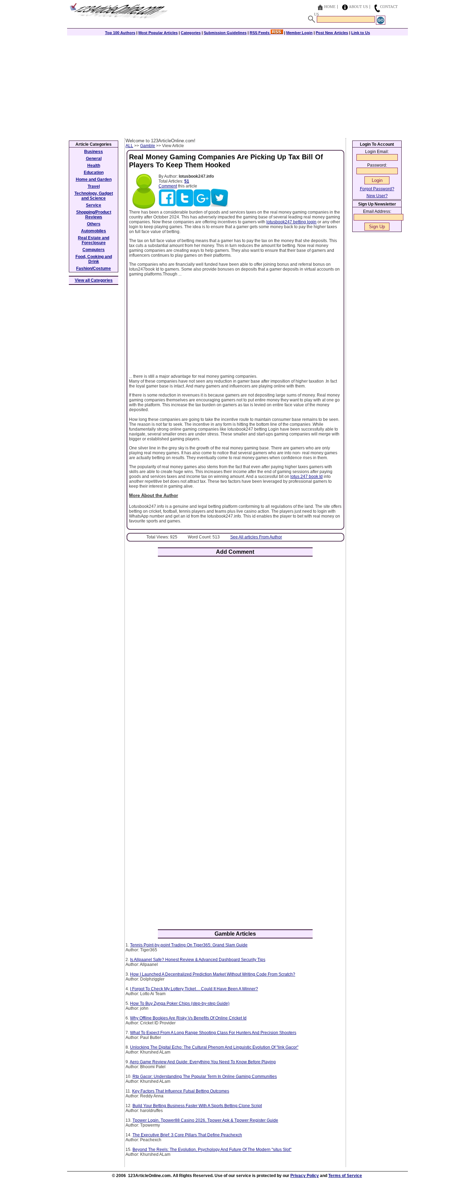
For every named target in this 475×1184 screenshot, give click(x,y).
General (94, 158)
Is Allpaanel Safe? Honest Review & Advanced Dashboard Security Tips (197, 959)
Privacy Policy (304, 1175)
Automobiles (93, 231)
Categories (191, 33)
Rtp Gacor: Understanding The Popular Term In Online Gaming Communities (204, 1076)
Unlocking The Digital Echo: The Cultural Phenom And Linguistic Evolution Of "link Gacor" (214, 1047)
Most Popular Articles (158, 33)
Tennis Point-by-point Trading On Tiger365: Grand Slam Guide (189, 945)
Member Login (299, 33)
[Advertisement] (237, 86)
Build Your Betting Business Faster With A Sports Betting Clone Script (197, 1105)
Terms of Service (345, 1175)
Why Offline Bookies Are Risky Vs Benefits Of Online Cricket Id (188, 1018)
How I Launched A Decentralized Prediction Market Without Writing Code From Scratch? (212, 974)
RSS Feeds (260, 33)
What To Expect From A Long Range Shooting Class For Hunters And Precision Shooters (213, 1032)
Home (330, 7)
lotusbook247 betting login (291, 221)
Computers (93, 249)
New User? (377, 195)
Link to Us (360, 33)
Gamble (147, 145)
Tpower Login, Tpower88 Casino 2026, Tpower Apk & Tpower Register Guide (205, 1120)
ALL (129, 145)
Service (93, 205)
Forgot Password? (377, 188)
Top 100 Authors (120, 33)
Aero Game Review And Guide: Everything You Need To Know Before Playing (203, 1061)
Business (93, 151)
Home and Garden (94, 179)
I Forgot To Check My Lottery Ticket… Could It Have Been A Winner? (194, 988)
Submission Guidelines (225, 33)
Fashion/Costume (93, 268)
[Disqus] (235, 653)
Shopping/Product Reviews (93, 214)
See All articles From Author (256, 537)
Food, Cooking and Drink (93, 259)
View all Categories (94, 280)
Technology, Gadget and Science (93, 196)
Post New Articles (332, 33)
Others (93, 224)
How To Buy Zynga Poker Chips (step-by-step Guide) (180, 1003)
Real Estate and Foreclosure (93, 240)
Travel (94, 186)
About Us (358, 7)
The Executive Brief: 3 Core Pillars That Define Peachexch (187, 1135)
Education (94, 172)
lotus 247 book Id (306, 476)
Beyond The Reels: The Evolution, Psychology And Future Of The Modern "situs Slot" (211, 1149)
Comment (168, 186)
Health (93, 165)
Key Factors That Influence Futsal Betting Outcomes (180, 1091)
